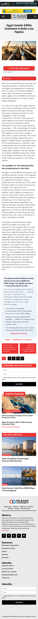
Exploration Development (11, 427)
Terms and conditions (19, 377)
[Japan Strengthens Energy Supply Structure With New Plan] (19, 446)
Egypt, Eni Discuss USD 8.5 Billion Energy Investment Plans (17, 423)
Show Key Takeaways (19, 68)
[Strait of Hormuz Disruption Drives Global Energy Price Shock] (19, 403)
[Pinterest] (18, 358)
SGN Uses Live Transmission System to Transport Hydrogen (28, 349)
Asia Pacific (6, 455)
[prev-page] (3, 432)
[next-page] (6, 432)
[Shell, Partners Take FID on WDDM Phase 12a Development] (19, 475)
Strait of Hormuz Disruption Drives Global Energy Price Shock (17, 416)
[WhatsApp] (22, 358)
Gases (4, 484)
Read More (5, 530)
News (7, 340)
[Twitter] (14, 358)
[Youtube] (24, 536)
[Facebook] (9, 358)
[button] (3, 16)
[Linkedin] (14, 536)
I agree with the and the (19, 378)
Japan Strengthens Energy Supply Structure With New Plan (15, 459)
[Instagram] (9, 536)
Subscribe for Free (19, 333)
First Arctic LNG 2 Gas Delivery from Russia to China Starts (9, 349)
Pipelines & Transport (22, 340)
